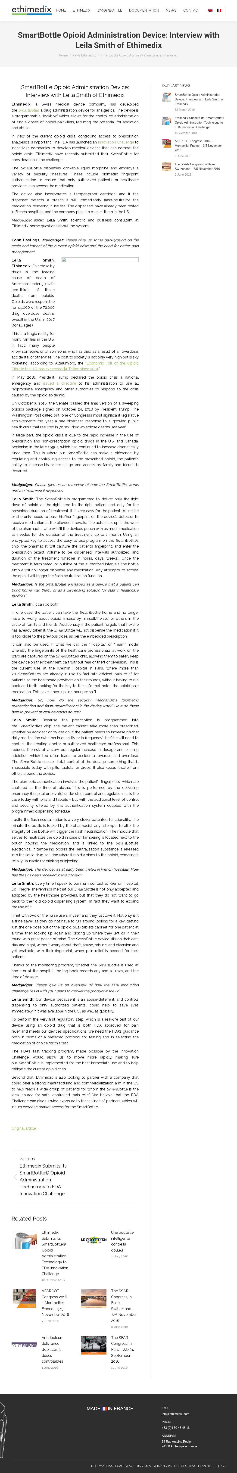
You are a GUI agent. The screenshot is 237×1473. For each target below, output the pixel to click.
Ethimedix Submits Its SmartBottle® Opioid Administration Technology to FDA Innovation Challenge (55, 1253)
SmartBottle (28, 110)
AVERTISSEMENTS (142, 1466)
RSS (222, 1466)
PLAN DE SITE (208, 1466)
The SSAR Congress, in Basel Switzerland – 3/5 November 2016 (124, 1306)
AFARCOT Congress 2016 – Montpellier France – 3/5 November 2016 (55, 1303)
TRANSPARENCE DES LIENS (176, 1466)
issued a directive (59, 383)
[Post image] (24, 1240)
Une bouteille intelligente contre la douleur (122, 1241)
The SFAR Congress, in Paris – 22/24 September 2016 (122, 1350)
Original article (24, 1128)
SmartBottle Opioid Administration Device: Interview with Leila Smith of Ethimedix (199, 99)
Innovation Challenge (116, 142)
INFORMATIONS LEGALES (108, 1466)
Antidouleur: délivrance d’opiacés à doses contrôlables (52, 1350)
